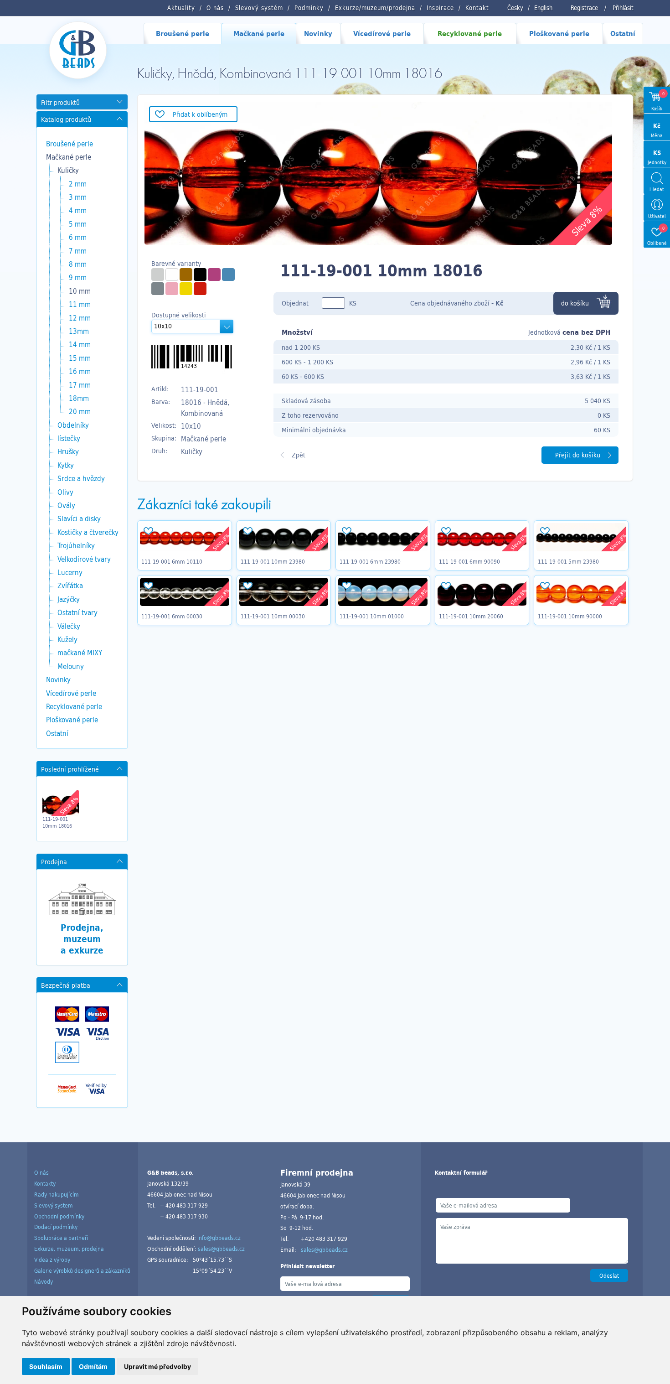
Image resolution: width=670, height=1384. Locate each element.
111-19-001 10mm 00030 (273, 616)
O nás (41, 1172)
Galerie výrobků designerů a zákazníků (82, 1270)
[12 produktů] (171, 274)
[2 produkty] (228, 274)
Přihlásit (623, 7)
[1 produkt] (157, 288)
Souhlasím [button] (45, 1366)
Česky (515, 7)
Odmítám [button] (93, 1366)
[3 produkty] (200, 288)
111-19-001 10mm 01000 (372, 616)
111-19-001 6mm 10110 (171, 561)
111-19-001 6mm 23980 (370, 561)
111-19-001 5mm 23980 (568, 561)
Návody (43, 1281)
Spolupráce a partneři (61, 1238)
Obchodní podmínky (59, 1216)
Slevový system (53, 1205)
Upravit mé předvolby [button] (157, 1366)
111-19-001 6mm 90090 (469, 561)
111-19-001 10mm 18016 (57, 822)
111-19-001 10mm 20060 (471, 616)
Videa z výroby (52, 1259)
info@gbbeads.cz (219, 1238)
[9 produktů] (157, 274)
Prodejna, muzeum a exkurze (82, 939)
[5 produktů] (200, 274)
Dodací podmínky (55, 1227)
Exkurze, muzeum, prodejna (69, 1248)
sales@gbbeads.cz (221, 1248)
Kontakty (45, 1183)
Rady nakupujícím (56, 1194)
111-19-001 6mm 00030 (171, 616)
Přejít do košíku (577, 455)
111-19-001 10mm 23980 (273, 561)
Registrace (584, 7)
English (543, 7)
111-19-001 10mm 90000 (570, 616)
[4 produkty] (186, 274)
